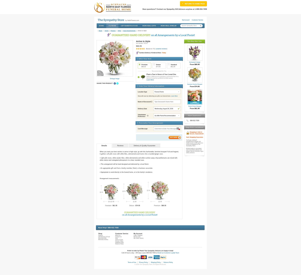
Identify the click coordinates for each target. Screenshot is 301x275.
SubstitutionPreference (142, 115)
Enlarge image (114, 78)
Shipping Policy (119, 242)
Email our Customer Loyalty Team (168, 253)
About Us (118, 235)
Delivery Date (142, 109)
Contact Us (118, 236)
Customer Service (197, 20)
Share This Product (105, 83)
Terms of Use (119, 239)
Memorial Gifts (149, 26)
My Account (185, 20)
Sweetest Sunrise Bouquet (194, 84)
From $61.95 (195, 108)
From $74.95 (195, 86)
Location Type (142, 92)
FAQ (116, 238)
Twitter (117, 83)
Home (101, 26)
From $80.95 (195, 64)
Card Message (143, 129)
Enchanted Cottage (194, 62)
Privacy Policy (119, 241)
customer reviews (161, 49)
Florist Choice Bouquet (194, 106)
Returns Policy (119, 243)
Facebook (115, 83)
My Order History (139, 238)
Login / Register (138, 235)
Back (100, 31)
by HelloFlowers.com (118, 20)
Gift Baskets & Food (129, 26)
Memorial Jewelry (169, 26)
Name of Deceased (144, 102)
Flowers (112, 26)
